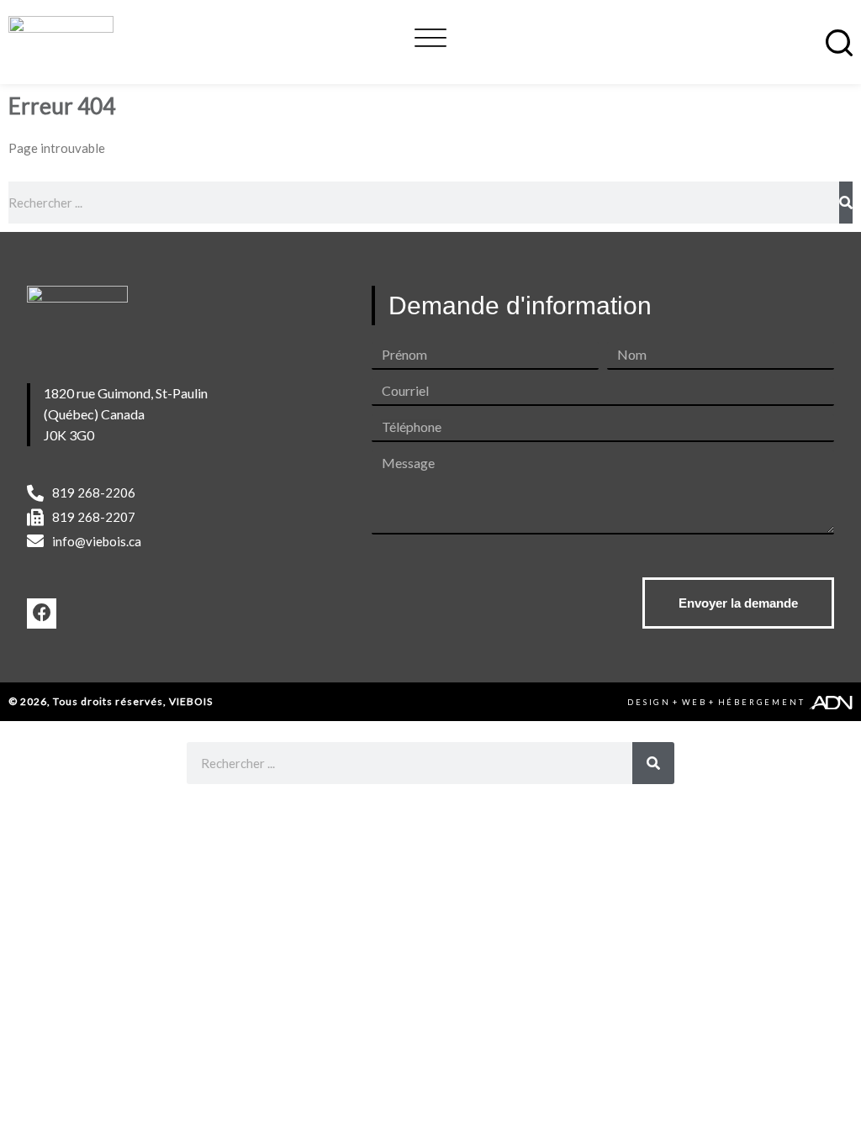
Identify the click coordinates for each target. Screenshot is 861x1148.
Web (694, 702)
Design (649, 702)
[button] (430, 36)
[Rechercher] (846, 203)
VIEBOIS (191, 701)
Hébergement (762, 702)
